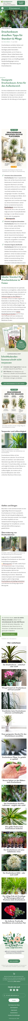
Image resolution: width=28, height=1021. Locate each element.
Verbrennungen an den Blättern (11, 296)
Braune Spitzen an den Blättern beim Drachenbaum (14, 781)
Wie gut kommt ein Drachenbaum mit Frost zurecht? (14, 689)
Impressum (14, 1010)
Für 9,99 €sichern (21, 3)
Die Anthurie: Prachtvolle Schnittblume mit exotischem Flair (14, 922)
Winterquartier (10, 218)
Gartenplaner (14, 1007)
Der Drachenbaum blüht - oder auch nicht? (14, 874)
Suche (14, 1000)
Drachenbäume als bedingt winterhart (12, 581)
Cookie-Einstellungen (14, 1015)
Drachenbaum (8, 207)
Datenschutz (14, 1012)
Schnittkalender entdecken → (9, 634)
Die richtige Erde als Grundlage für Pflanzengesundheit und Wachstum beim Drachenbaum (14, 898)
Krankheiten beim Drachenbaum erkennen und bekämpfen (14, 712)
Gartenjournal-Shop (14, 1005)
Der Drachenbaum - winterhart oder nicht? (14, 665)
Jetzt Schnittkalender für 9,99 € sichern (14, 383)
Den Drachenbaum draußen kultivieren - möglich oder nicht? (14, 804)
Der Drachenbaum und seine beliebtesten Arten (14, 851)
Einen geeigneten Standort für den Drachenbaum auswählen (14, 735)
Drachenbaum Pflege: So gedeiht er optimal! (14, 758)
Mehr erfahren (17, 981)
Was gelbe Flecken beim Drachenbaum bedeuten (14, 827)
